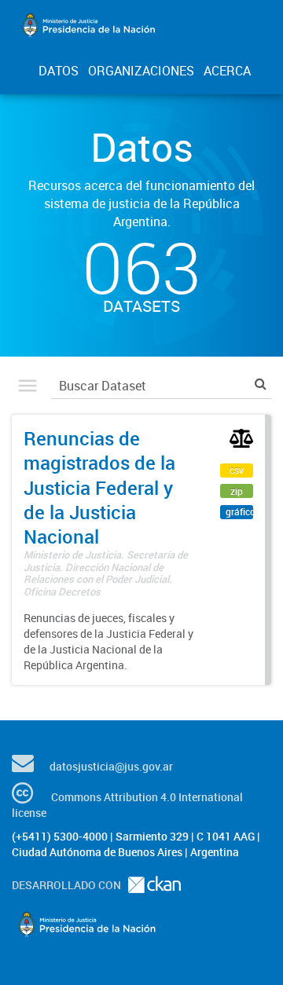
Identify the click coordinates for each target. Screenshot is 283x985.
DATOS (59, 70)
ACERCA (227, 70)
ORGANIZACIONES (141, 70)
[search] (260, 383)
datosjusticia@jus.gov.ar (111, 766)
